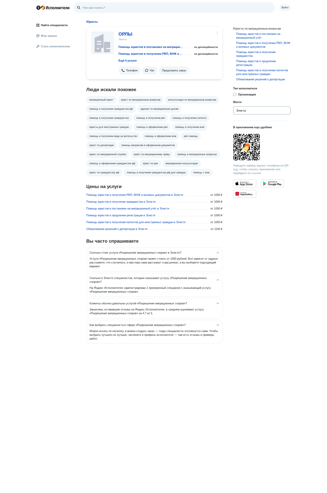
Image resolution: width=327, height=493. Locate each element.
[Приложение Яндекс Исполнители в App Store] (244, 184)
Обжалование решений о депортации (260, 79)
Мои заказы (49, 35)
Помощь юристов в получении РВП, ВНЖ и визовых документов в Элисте (134, 194)
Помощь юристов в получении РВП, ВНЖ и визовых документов (151, 53)
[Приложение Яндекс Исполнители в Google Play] (272, 184)
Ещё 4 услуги (127, 60)
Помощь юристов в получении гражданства (256, 53)
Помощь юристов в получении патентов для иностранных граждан (262, 72)
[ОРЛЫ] (102, 42)
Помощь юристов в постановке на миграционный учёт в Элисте (127, 208)
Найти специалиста (54, 25)
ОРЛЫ (125, 34)
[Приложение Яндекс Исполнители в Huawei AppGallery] (244, 194)
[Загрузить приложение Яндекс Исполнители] (262, 147)
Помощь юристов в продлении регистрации (256, 62)
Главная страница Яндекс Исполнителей (53, 7)
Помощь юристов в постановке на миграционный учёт (151, 46)
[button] (129, 70)
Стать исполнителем (55, 46)
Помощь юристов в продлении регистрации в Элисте (120, 215)
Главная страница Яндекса (38, 7)
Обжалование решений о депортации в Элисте (117, 228)
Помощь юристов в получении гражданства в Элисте (121, 201)
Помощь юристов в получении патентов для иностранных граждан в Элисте (136, 222)
